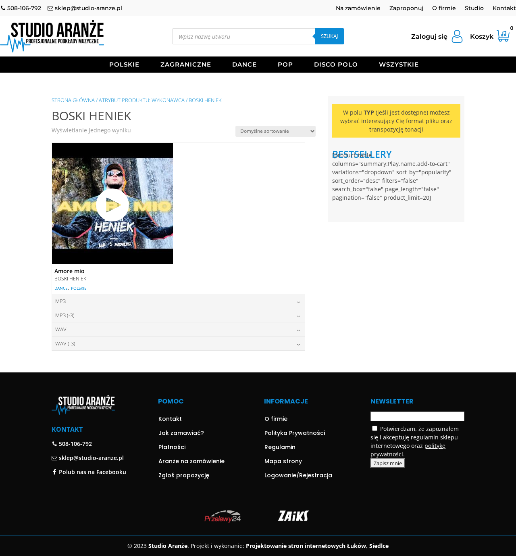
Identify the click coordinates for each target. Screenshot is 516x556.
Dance (244, 65)
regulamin (425, 437)
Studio (474, 8)
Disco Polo (336, 65)
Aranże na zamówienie (191, 461)
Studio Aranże (167, 546)
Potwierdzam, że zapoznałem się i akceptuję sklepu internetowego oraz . (414, 441)
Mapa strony (283, 461)
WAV (61, 329)
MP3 (60, 301)
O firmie (444, 8)
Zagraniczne (185, 65)
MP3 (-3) (65, 315)
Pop (285, 65)
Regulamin (279, 447)
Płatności (171, 447)
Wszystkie (399, 65)
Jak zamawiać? (181, 433)
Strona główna (73, 100)
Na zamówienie (358, 8)
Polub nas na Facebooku (91, 472)
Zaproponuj (406, 8)
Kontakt (504, 8)
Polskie (124, 65)
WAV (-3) (65, 343)
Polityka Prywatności (294, 433)
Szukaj (329, 36)
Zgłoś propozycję (183, 475)
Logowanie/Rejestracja (298, 475)
